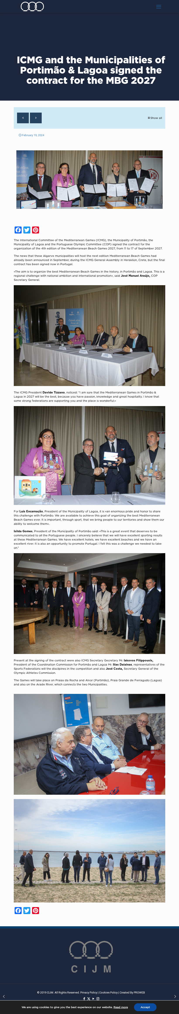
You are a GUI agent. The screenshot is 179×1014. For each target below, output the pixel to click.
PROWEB (139, 992)
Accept (145, 1007)
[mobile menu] (158, 6)
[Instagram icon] (98, 998)
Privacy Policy (88, 992)
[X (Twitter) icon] (88, 998)
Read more (121, 1007)
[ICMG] (32, 6)
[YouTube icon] (93, 998)
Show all (156, 117)
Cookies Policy (108, 992)
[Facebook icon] (84, 998)
